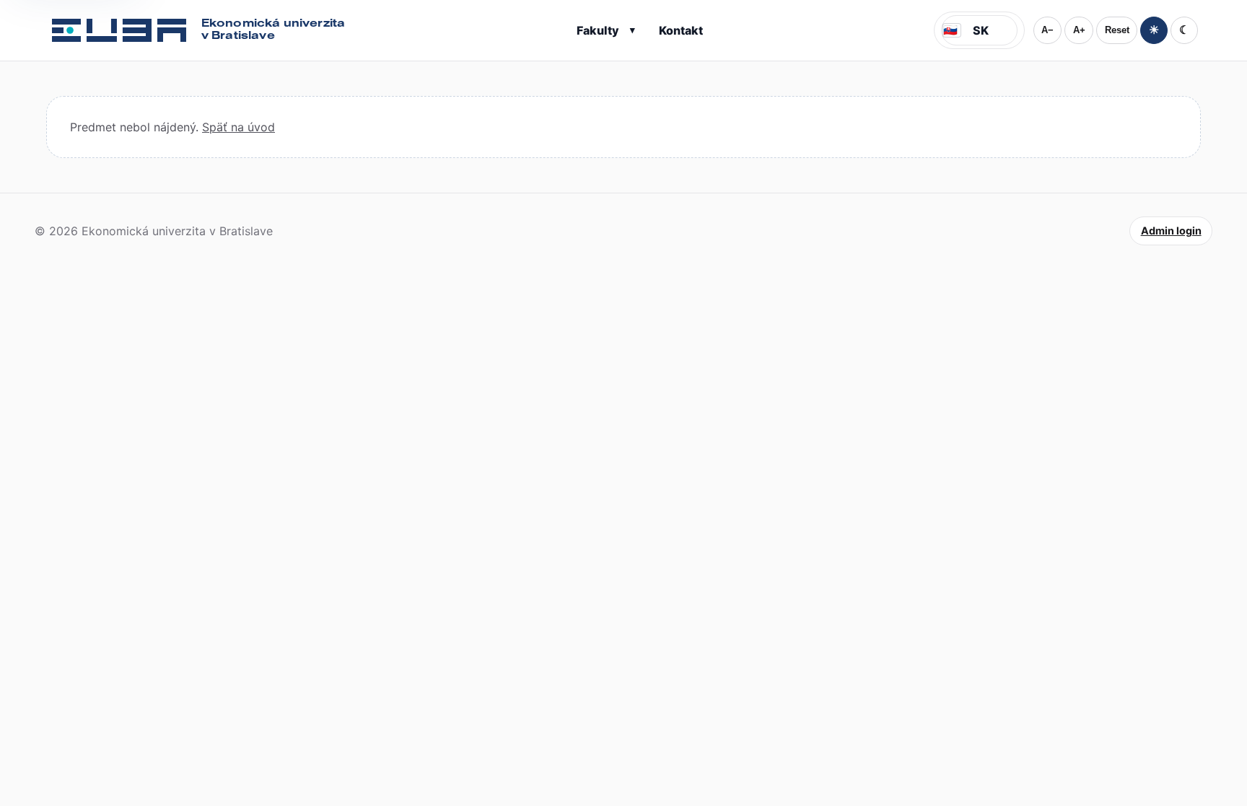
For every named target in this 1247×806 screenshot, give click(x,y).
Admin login (1171, 230)
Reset (1117, 30)
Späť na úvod (238, 127)
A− (1047, 30)
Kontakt (681, 30)
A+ (1079, 30)
